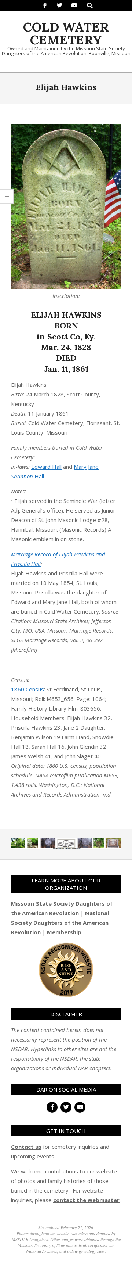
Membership (64, 932)
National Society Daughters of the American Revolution (60, 922)
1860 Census (27, 689)
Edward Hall (46, 466)
